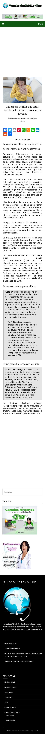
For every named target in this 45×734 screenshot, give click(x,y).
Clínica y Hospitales (11, 712)
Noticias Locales (10, 687)
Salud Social (8, 692)
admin (22, 121)
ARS (6, 702)
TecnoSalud (8, 697)
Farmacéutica (10, 720)
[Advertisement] (22, 50)
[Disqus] (22, 453)
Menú (40, 24)
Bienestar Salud (10, 707)
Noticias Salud (9, 682)
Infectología (10, 715)
